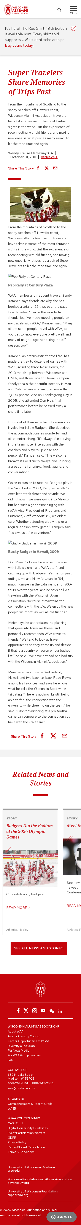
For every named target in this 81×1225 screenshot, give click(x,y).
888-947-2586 (43, 1083)
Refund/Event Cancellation (26, 1147)
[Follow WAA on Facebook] (17, 1010)
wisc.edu (14, 1170)
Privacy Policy (17, 1142)
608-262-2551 (18, 1083)
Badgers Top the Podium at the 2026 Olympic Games (29, 831)
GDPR (12, 1137)
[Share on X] (46, 168)
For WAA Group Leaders (24, 1055)
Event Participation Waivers (26, 1133)
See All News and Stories (39, 948)
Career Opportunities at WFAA (28, 1041)
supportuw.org (18, 1195)
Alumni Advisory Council (24, 1036)
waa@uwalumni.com (21, 1088)
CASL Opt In (16, 1123)
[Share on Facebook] (38, 168)
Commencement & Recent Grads (30, 1104)
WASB (12, 1108)
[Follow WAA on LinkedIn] (60, 1010)
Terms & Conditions (21, 1152)
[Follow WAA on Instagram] (34, 1010)
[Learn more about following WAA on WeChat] (51, 1010)
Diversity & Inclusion (21, 1046)
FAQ (11, 1060)
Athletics (49, 157)
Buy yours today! (19, 45)
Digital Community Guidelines (28, 1128)
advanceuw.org (18, 1183)
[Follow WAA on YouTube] (43, 1010)
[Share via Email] (55, 168)
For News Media (18, 1050)
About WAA (15, 1031)
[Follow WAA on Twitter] (26, 1010)
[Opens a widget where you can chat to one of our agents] (61, 1217)
